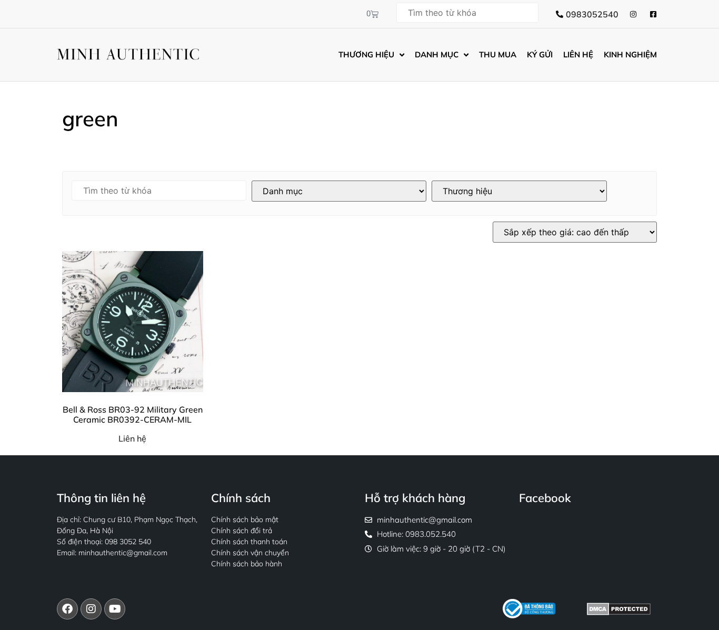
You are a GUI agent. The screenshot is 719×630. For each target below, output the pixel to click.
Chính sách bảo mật (244, 519)
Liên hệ (132, 438)
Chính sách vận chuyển (250, 552)
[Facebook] (67, 608)
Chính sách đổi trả (241, 530)
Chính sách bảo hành (246, 563)
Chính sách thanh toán (249, 541)
